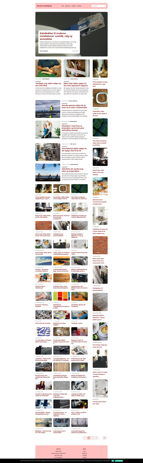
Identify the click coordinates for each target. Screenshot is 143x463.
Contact (79, 6)
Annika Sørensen (74, 164)
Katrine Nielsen (44, 51)
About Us (67, 6)
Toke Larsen (73, 144)
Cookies (74, 6)
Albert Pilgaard (45, 79)
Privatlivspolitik (119, 460)
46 (104, 438)
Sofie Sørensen (74, 79)
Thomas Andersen (73, 101)
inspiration (38, 81)
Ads (63, 6)
